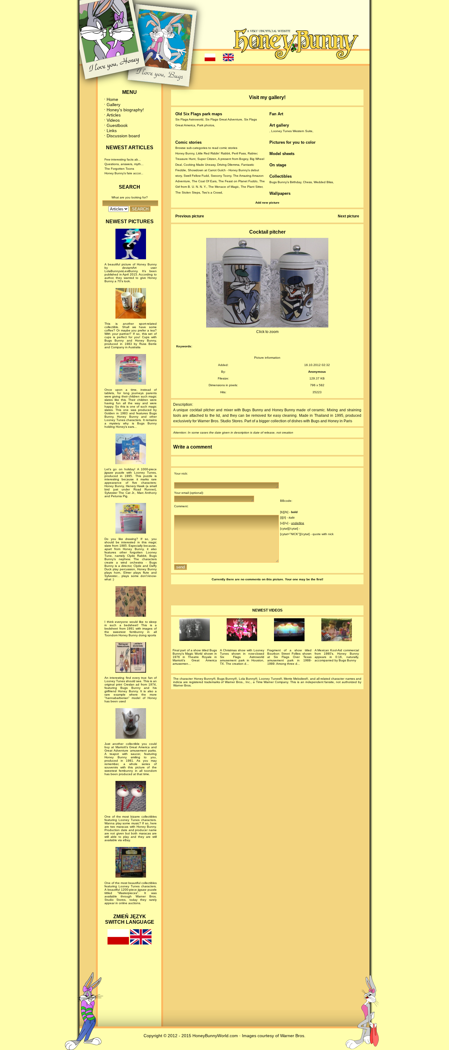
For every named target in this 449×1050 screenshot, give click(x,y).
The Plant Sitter (251, 186)
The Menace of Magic (223, 186)
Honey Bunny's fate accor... (123, 173)
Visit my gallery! (267, 97)
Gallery (113, 104)
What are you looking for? (129, 197)
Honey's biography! (125, 109)
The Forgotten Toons (119, 168)
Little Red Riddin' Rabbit (213, 153)
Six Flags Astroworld (189, 119)
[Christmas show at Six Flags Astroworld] (242, 630)
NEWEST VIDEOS (267, 610)
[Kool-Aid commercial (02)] (337, 630)
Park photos (205, 125)
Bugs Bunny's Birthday (285, 182)
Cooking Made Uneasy (199, 164)
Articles (114, 115)
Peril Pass (239, 153)
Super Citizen (206, 159)
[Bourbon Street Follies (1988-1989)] (289, 630)
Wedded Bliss (323, 182)
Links (112, 130)
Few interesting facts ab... (122, 159)
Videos (113, 120)
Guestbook (117, 125)
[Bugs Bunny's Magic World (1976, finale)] (195, 630)
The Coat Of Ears (204, 181)
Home (112, 99)
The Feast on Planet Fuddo (237, 181)
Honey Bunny (184, 153)
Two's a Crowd (212, 192)
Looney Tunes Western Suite (291, 131)
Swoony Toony (221, 175)
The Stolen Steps (187, 192)
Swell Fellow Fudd (196, 175)
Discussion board (123, 135)
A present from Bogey (233, 159)
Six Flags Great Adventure (223, 119)
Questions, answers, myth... (124, 164)
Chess (307, 182)
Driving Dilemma (228, 164)
